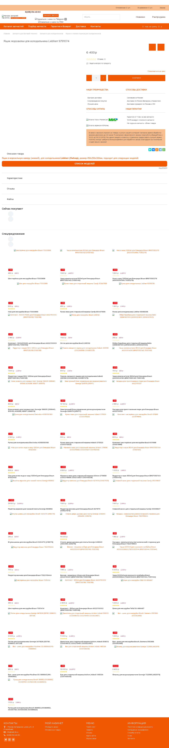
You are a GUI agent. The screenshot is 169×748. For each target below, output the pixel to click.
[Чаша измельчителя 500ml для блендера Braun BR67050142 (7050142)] (84, 260)
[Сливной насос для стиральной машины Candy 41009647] (136, 490)
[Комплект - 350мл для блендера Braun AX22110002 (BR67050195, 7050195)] (84, 590)
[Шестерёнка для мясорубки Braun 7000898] (32, 260)
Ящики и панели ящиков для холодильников (83, 34)
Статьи (66, 8)
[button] (152, 47)
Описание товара (15, 154)
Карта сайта (91, 736)
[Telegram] (160, 149)
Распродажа (158, 17)
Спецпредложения (13, 233)
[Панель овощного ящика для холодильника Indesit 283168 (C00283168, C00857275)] (84, 358)
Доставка (81, 26)
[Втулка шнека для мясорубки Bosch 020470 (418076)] (32, 524)
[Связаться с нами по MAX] (13, 739)
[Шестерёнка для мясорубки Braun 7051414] (32, 590)
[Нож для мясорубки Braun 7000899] (32, 293)
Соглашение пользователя (138, 730)
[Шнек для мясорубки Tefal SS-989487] (136, 590)
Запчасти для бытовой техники (25, 34)
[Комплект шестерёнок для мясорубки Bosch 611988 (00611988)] (136, 424)
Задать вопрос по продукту (100, 63)
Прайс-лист (90, 727)
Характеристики (14, 178)
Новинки (140, 17)
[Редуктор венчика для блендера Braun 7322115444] (32, 557)
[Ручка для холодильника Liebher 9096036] (136, 293)
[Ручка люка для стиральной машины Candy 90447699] (84, 293)
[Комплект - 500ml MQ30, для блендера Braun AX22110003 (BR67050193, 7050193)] (32, 325)
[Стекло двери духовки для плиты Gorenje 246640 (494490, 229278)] (84, 524)
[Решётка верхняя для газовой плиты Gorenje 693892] (32, 490)
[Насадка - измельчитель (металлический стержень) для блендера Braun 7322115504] (136, 524)
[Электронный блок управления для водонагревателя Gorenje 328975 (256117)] (84, 391)
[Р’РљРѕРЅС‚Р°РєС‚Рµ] (153, 149)
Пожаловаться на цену (156, 71)
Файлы (10, 199)
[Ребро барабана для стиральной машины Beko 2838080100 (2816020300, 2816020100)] (136, 325)
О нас (48, 8)
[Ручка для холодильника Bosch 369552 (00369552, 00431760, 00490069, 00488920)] (32, 689)
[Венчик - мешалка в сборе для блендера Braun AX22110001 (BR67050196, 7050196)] (84, 557)
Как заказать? (37, 8)
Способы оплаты (134, 733)
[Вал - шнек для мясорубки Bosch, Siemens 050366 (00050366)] (136, 623)
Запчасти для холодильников (51, 34)
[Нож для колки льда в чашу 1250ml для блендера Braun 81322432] (32, 457)
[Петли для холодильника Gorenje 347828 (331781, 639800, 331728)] (32, 623)
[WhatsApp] (163, 149)
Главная (7, 34)
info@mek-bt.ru (12, 732)
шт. (123, 8)
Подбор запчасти (37, 26)
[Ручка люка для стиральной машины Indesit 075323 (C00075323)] (84, 424)
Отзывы (11, 189)
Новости (89, 730)
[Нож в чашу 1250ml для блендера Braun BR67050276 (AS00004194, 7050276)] (136, 260)
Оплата (57, 8)
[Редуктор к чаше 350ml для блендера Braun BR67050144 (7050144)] (136, 457)
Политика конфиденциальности (140, 727)
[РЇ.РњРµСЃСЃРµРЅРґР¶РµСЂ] (149, 149)
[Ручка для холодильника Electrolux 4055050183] (32, 424)
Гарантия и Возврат (61, 26)
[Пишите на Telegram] (49, 19)
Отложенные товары (53, 730)
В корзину (137, 78)
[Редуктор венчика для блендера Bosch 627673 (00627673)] (84, 490)
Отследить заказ (51, 727)
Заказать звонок (51, 15)
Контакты (96, 26)
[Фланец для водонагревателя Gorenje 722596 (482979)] (136, 656)
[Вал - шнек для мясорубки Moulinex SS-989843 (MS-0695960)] (32, 656)
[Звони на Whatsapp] (65, 19)
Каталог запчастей (14, 26)
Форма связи (91, 738)
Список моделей (85, 164)
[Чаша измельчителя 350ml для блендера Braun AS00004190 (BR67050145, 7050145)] (136, 358)
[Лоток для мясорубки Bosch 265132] (84, 325)
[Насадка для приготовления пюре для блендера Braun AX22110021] (136, 391)
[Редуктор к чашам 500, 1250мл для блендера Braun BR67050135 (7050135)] (32, 358)
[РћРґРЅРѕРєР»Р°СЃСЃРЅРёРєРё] (156, 149)
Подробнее (8, 729)
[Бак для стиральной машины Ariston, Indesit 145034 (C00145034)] (84, 656)
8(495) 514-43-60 (33, 12)
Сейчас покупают (12, 208)
